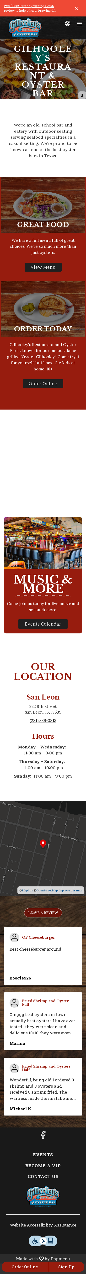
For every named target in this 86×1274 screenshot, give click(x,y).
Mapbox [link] (27, 890)
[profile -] (67, 23)
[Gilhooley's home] (25, 28)
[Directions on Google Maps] (43, 848)
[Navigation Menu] (79, 24)
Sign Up (66, 1266)
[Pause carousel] (82, 95)
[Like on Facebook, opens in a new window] (43, 1136)
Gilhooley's (43, 1196)
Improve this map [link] (70, 890)
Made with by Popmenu (36, 1258)
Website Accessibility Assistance (43, 1225)
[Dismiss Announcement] (76, 8)
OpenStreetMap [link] (47, 890)
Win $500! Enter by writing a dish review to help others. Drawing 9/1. (30, 8)
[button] (43, 912)
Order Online (25, 1266)
